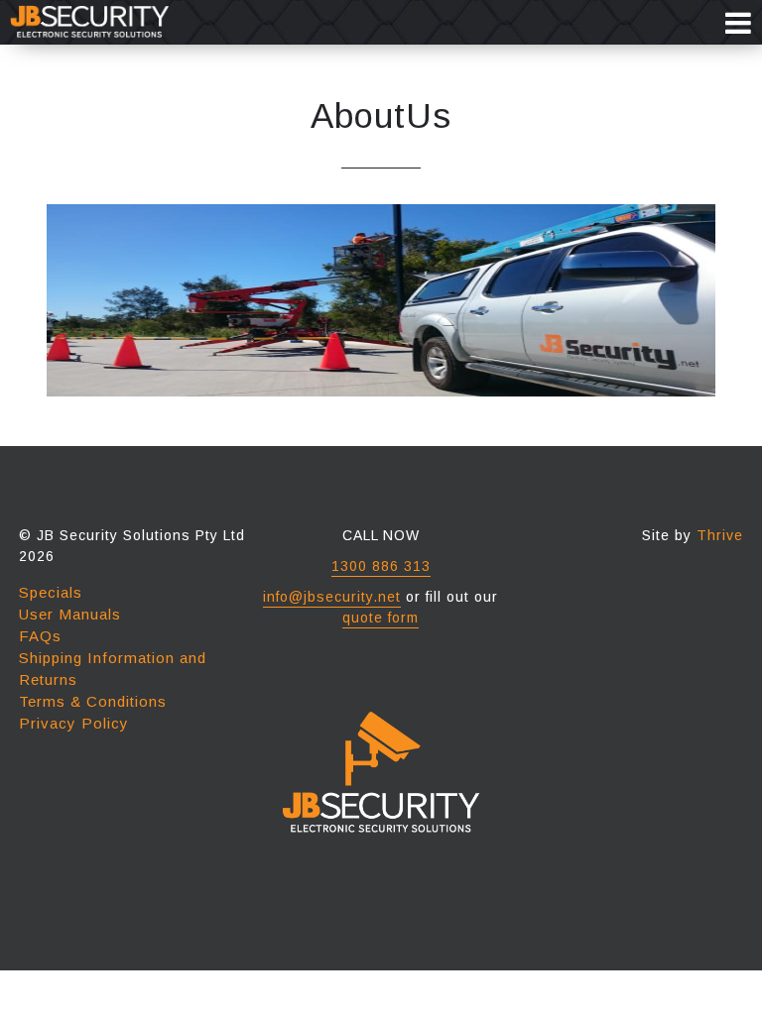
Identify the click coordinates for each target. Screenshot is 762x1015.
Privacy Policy (74, 723)
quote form (380, 617)
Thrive (720, 535)
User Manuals (70, 614)
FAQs (40, 635)
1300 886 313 (381, 566)
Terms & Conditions (93, 701)
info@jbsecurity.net (332, 597)
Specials (50, 592)
